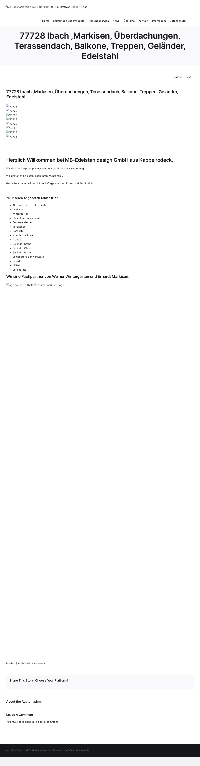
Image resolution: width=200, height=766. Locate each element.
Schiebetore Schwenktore (28, 256)
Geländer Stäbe (21, 243)
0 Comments (38, 663)
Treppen (17, 239)
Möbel (16, 265)
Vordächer (18, 226)
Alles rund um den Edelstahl (29, 205)
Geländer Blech (21, 252)
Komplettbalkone (22, 235)
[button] (190, 20)
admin (12, 663)
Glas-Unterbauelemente (26, 218)
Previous (177, 77)
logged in (28, 721)
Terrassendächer (22, 222)
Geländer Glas (21, 248)
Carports (17, 230)
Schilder (17, 261)
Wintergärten (20, 213)
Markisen (17, 209)
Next (188, 77)
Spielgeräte (19, 269)
